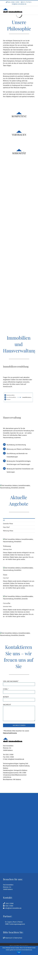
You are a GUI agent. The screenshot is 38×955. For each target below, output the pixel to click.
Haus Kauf (6, 527)
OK (19, 952)
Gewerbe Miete (8, 524)
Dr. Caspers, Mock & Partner (13, 922)
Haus (5, 574)
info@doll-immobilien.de (19, 4)
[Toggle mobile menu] (34, 9)
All (4, 520)
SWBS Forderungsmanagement (14, 924)
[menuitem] (19, 520)
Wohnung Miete (8, 531)
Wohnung (7, 546)
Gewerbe (6, 603)
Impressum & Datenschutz (13, 938)
